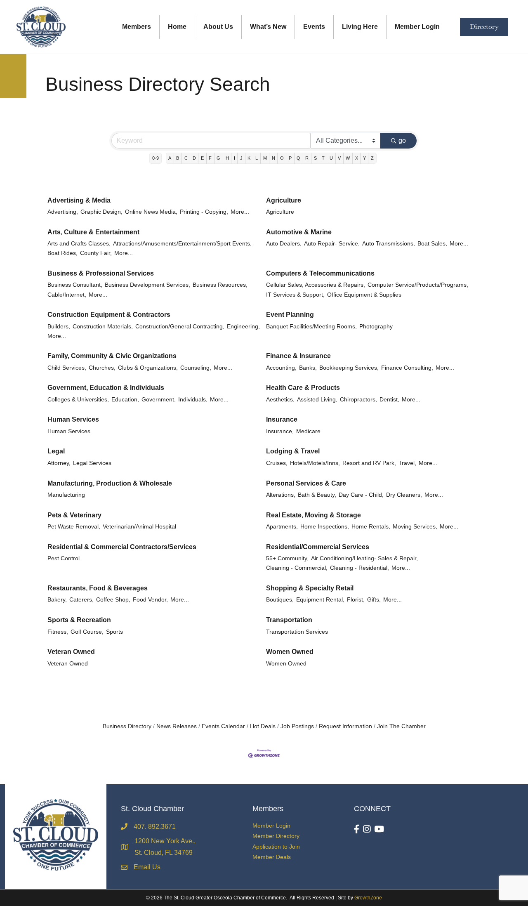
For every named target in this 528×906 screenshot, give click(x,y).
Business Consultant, (74, 285)
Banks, (308, 368)
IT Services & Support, (295, 295)
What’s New (268, 26)
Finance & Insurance (298, 355)
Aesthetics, (280, 399)
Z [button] (372, 158)
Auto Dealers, (284, 244)
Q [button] (298, 158)
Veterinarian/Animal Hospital (139, 527)
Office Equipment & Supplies (364, 295)
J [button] (241, 158)
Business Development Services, (147, 285)
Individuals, (192, 399)
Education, (125, 399)
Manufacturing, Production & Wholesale (109, 483)
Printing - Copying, (204, 212)
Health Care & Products (303, 387)
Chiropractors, (358, 399)
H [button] (227, 158)
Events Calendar (223, 726)
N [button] (273, 158)
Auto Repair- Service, (332, 244)
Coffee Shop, (113, 600)
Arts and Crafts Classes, (79, 244)
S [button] (315, 158)
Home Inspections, (324, 527)
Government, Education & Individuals (105, 387)
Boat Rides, (62, 253)
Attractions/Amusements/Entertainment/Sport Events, (182, 244)
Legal (56, 451)
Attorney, (59, 463)
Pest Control (63, 558)
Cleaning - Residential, (359, 568)
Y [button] (364, 158)
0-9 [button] (155, 158)
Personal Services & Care (306, 483)
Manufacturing (66, 495)
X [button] (356, 158)
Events (314, 26)
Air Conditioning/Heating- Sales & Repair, (364, 558)
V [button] (339, 158)
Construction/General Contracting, (179, 326)
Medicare (308, 431)
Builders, (58, 326)
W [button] (348, 158)
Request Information (345, 726)
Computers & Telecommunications (320, 273)
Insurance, (280, 431)
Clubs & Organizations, (148, 368)
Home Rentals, (370, 527)
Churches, (102, 368)
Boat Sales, (432, 244)
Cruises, (277, 463)
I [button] (234, 158)
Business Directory (127, 726)
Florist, (356, 600)
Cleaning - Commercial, (297, 568)
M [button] (265, 158)
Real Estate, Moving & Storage (313, 515)
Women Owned (290, 651)
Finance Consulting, (407, 368)
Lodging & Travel (293, 451)
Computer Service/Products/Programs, (418, 285)
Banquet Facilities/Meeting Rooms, (311, 326)
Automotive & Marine (299, 232)
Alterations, (280, 495)
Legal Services (92, 463)
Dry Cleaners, (404, 495)
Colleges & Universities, (78, 399)
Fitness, (57, 632)
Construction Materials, (103, 326)
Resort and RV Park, (369, 463)
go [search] (402, 140)
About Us (218, 26)
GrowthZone (368, 898)
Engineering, (243, 326)
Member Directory (275, 836)
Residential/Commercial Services (317, 546)
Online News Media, (151, 212)
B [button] (177, 158)
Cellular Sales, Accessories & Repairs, (315, 285)
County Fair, (96, 253)
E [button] (202, 158)
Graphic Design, (101, 212)
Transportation (289, 619)
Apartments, (282, 527)
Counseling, (195, 368)
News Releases (176, 726)
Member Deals (271, 857)
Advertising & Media (79, 200)
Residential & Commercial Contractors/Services (121, 546)
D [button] (194, 158)
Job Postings (297, 726)
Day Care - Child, (361, 495)
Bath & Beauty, (317, 495)
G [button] (218, 158)
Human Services (73, 419)
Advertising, (62, 212)
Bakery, (57, 600)
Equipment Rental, (320, 600)
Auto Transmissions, (388, 244)
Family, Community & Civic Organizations (112, 355)
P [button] (290, 158)
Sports (114, 632)
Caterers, (81, 600)
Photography (376, 326)
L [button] (256, 158)
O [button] (282, 158)
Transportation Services (297, 632)
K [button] (249, 158)
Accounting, (281, 368)
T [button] (323, 158)
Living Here (360, 26)
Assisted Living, (317, 399)
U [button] (331, 158)
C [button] (186, 158)
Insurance (281, 419)
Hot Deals (263, 726)
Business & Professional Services (100, 273)
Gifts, (374, 600)
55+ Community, (287, 558)
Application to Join (276, 846)
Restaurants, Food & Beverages (97, 588)
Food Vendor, (150, 600)
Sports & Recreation (79, 619)
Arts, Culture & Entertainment (93, 232)
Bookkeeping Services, (349, 368)
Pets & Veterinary (74, 515)
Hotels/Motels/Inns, (315, 463)
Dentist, (389, 399)
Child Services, (66, 368)
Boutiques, (280, 600)
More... (240, 212)
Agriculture (283, 200)
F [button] (210, 158)
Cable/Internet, (66, 295)
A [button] (169, 158)
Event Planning (290, 314)
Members (136, 26)
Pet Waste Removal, (73, 527)
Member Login (417, 26)
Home (177, 26)
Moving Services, (415, 527)
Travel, (407, 463)
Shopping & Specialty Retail (310, 588)
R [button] (307, 158)
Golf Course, (87, 632)
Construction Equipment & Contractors (108, 314)
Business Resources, (220, 285)
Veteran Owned (71, 651)
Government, (158, 399)
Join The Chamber (401, 726)
